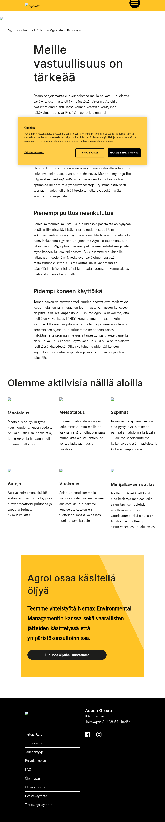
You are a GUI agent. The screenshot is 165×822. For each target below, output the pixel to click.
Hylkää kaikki (90, 152)
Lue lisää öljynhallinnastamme (67, 655)
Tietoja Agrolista (51, 30)
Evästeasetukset (34, 152)
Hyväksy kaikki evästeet (124, 152)
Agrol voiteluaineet (21, 30)
